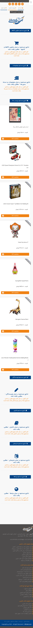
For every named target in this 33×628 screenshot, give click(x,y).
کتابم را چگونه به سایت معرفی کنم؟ (23, 613)
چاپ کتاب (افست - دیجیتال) (25, 579)
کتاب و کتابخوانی (27, 596)
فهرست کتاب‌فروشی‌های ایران (24, 605)
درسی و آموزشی (27, 609)
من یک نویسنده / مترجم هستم (24, 571)
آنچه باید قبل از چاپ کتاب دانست (23, 575)
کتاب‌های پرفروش (27, 607)
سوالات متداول (14, 621)
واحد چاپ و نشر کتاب (26, 565)
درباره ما (21, 621)
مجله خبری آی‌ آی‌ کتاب (26, 586)
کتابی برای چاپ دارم (27, 568)
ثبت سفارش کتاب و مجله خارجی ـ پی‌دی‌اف (21, 549)
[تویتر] (9, 4)
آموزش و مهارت (27, 589)
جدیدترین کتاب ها (27, 611)
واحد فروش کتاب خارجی (26, 544)
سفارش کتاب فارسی (26, 604)
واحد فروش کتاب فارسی (26, 601)
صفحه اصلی (26, 621)
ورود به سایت (12, 8)
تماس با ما (7, 621)
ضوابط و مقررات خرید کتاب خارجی (23, 558)
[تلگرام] (22, 4)
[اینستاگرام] (19, 4)
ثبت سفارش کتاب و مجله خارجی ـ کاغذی (22, 547)
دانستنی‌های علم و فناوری (26, 592)
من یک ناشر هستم (27, 577)
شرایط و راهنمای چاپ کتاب (25, 581)
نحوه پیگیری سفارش (26, 554)
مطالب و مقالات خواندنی (26, 594)
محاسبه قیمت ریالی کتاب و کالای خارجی (22, 551)
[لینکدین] (16, 4)
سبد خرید (3, 8)
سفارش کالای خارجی (26, 556)
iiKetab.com (27, 624)
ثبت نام (20, 8)
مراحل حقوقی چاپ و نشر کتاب (24, 573)
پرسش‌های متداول (27, 552)
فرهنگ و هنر (28, 590)
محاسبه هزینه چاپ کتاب (26, 569)
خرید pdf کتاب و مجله (26, 560)
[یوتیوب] (13, 4)
